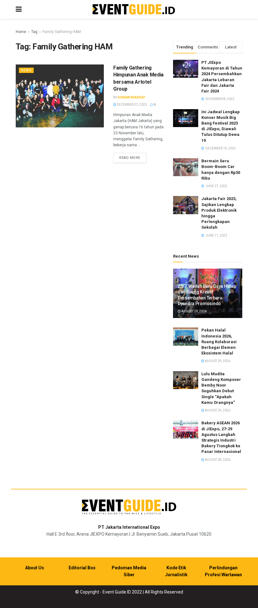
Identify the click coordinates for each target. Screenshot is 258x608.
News (26, 70)
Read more (132, 157)
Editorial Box (82, 567)
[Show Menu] (19, 9)
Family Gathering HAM (61, 32)
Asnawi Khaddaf (131, 97)
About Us (34, 567)
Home (21, 32)
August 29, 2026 (194, 311)
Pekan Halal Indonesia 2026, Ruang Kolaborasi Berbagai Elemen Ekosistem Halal (219, 341)
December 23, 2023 (131, 104)
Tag (34, 32)
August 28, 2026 (217, 459)
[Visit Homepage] (134, 9)
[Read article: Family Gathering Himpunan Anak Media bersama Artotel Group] (60, 95)
